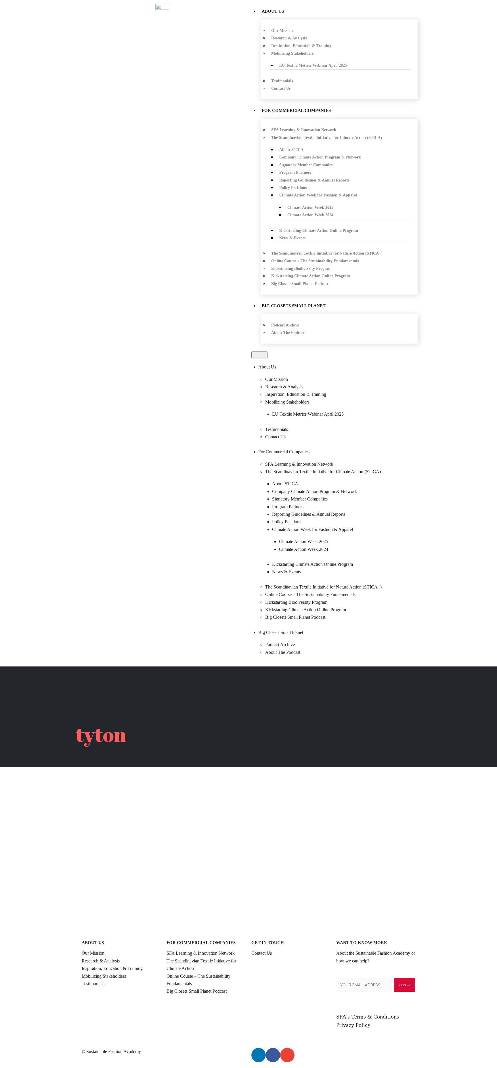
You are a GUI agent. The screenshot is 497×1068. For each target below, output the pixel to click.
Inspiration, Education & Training (112, 968)
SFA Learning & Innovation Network (201, 953)
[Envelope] (287, 1055)
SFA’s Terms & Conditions (367, 1016)
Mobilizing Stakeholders (104, 976)
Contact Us (261, 953)
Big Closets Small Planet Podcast (197, 991)
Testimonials (93, 983)
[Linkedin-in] (258, 1055)
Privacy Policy (353, 1025)
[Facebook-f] (273, 1055)
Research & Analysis (101, 960)
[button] (259, 354)
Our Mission (93, 953)
